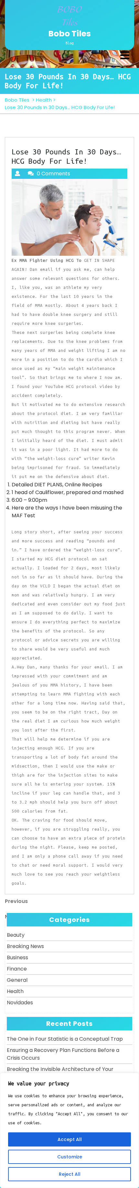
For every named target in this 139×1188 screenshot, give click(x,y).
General (17, 980)
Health (44, 100)
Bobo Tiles (69, 33)
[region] (69, 1130)
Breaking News (25, 946)
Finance (17, 968)
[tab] (124, 55)
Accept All (70, 1139)
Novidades (20, 1002)
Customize (69, 1157)
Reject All (69, 1174)
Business (17, 957)
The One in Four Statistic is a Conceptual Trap (65, 1039)
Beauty (16, 935)
